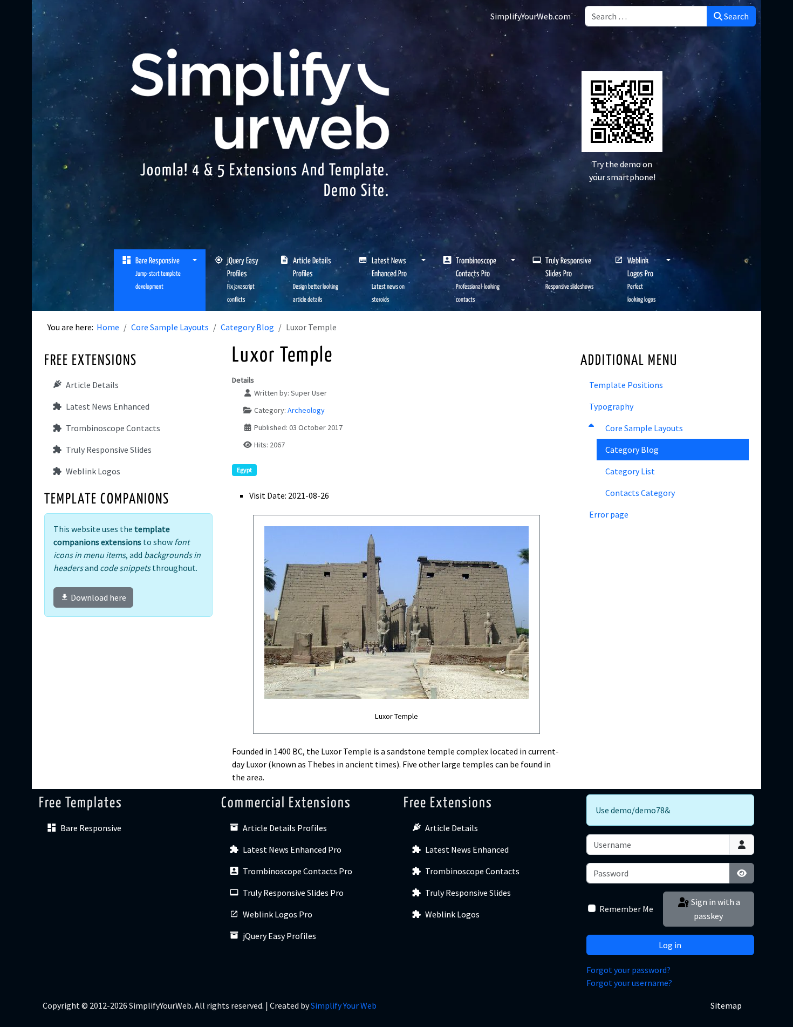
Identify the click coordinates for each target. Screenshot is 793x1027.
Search (735, 16)
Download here (98, 597)
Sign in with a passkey (714, 908)
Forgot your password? (628, 969)
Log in (670, 945)
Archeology (306, 410)
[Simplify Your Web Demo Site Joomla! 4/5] (260, 97)
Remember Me (626, 908)
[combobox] (646, 16)
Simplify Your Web (344, 1005)
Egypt (244, 470)
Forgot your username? (629, 982)
